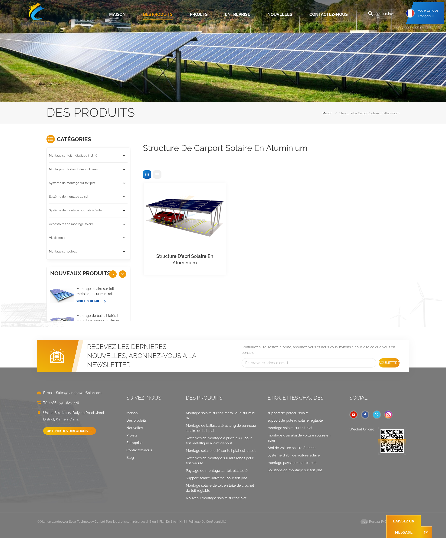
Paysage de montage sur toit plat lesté (217, 471)
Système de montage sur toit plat (72, 183)
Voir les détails (89, 301)
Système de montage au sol (68, 196)
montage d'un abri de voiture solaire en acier (299, 438)
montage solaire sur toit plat (290, 428)
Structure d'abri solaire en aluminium (184, 259)
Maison (117, 14)
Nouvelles (279, 14)
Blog (130, 458)
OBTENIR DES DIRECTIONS (68, 431)
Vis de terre (57, 237)
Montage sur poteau (63, 251)
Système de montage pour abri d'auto (75, 210)
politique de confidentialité (207, 521)
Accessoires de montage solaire (71, 224)
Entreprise (237, 14)
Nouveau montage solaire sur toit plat (216, 498)
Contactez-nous (328, 14)
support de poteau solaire (288, 413)
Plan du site (167, 521)
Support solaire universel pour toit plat (216, 478)
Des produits (158, 14)
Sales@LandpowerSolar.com (79, 393)
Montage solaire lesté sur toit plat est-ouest (221, 451)
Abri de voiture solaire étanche (292, 448)
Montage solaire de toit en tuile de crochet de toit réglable (220, 488)
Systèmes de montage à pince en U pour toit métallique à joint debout (219, 440)
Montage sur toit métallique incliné (73, 155)
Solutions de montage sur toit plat (295, 470)
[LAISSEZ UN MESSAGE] (426, 532)
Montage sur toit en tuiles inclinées (73, 169)
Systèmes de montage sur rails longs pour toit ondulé (219, 460)
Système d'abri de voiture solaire (294, 455)
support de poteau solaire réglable (295, 420)
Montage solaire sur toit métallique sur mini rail (95, 291)
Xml (182, 521)
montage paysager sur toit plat (292, 463)
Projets (199, 14)
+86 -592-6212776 (65, 403)
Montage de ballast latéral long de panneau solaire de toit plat (98, 321)
